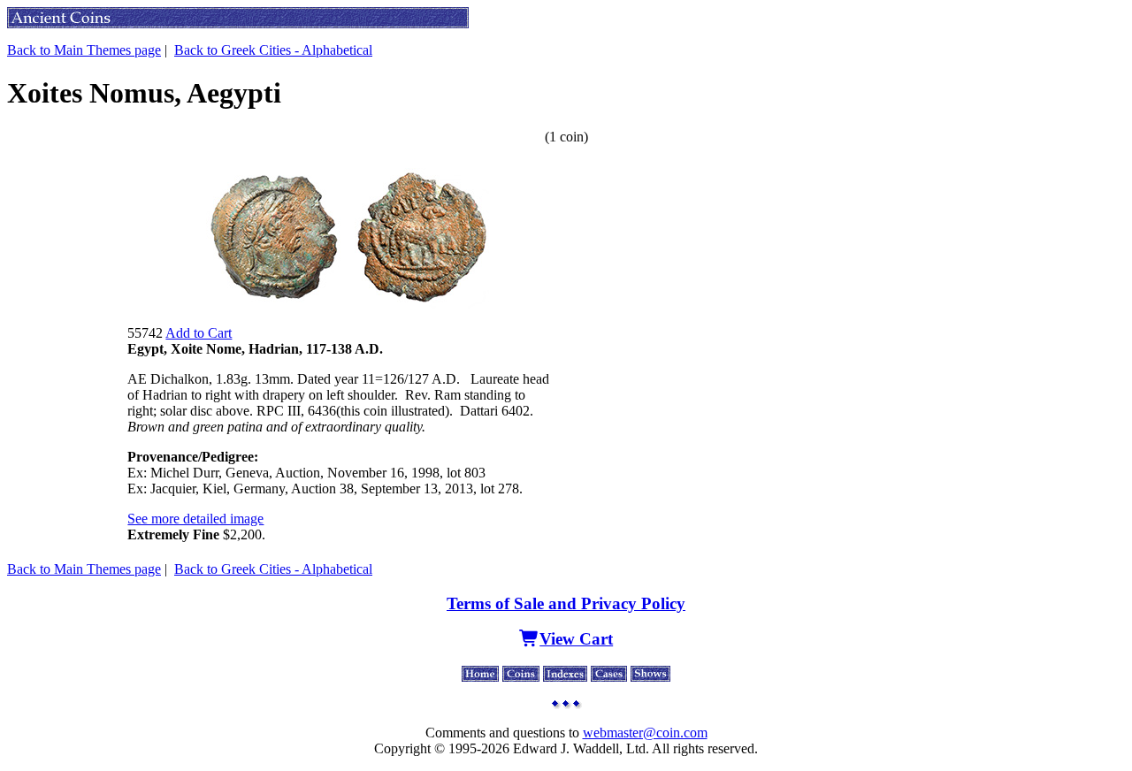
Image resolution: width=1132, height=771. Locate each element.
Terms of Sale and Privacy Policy (566, 603)
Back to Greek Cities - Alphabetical (273, 49)
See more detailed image (195, 518)
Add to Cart (198, 332)
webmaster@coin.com (645, 732)
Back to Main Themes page (84, 49)
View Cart (576, 639)
